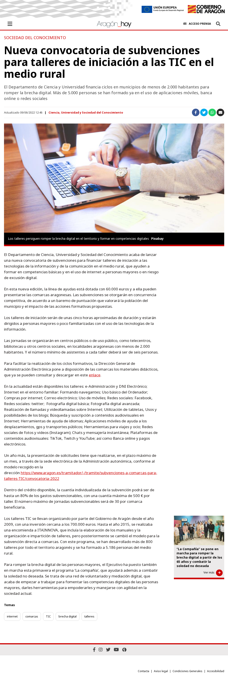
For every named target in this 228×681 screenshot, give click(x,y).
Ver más (209, 572)
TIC (48, 616)
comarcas (31, 616)
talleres (89, 616)
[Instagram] (101, 650)
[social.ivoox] (124, 650)
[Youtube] (116, 650)
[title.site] (206, 9)
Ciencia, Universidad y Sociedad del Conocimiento (86, 112)
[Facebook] (94, 650)
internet (12, 616)
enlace (94, 374)
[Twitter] (108, 650)
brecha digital (68, 616)
